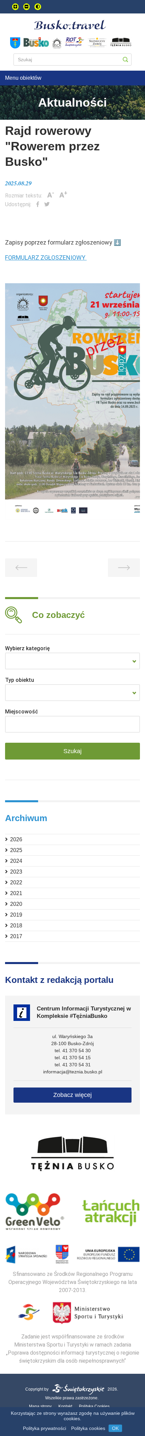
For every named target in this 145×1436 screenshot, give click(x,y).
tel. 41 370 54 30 (73, 1050)
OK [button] (115, 1428)
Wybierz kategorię (27, 648)
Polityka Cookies (94, 1406)
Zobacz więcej (72, 1095)
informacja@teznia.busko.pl (72, 1071)
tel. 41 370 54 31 (73, 1064)
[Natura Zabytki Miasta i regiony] (72, 661)
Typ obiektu (19, 680)
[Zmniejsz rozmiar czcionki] (26, 6)
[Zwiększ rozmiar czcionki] (15, 6)
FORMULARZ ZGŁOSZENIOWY (46, 257)
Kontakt (65, 1406)
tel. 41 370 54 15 (73, 1057)
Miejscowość (21, 711)
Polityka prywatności (44, 1428)
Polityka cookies (88, 1428)
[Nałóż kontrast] (37, 6)
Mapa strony (40, 1406)
